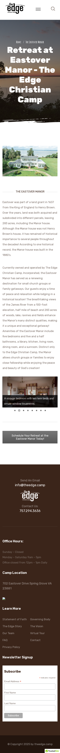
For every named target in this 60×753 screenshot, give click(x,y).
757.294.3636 (30, 511)
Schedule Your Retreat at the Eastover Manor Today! (30, 437)
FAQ (5, 640)
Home (19, 42)
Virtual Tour (37, 633)
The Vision (36, 626)
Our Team (8, 633)
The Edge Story (12, 626)
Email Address (12, 681)
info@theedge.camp (30, 485)
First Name (10, 692)
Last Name (10, 703)
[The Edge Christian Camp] (15, 8)
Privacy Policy (11, 647)
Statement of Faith (14, 619)
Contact (35, 640)
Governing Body (40, 619)
